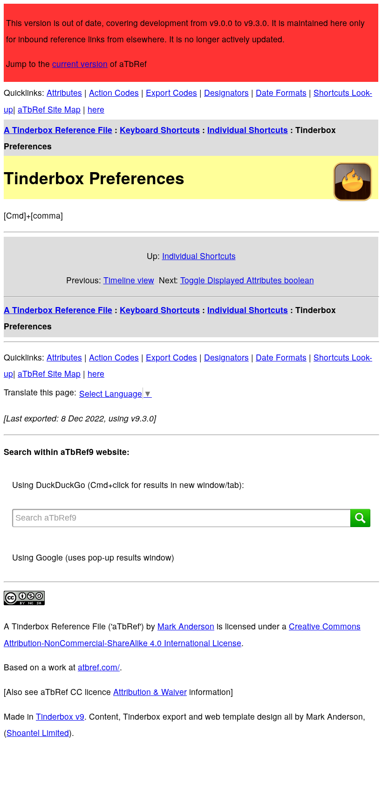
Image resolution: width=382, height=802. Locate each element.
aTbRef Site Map (49, 109)
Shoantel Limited (38, 732)
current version (80, 63)
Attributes (64, 92)
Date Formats (281, 92)
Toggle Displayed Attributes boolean (247, 280)
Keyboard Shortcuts (160, 129)
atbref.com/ (99, 667)
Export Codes (171, 92)
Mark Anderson (185, 626)
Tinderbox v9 (60, 716)
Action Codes (114, 92)
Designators (226, 92)
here (96, 109)
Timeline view (128, 280)
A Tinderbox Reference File (58, 129)
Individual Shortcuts (247, 129)
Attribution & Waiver (150, 691)
